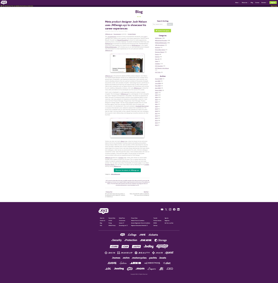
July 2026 (157, 81)
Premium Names (157, 220)
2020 (156, 106)
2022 (156, 102)
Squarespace (117, 34)
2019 (156, 109)
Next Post (146, 192)
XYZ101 (110, 220)
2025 (156, 95)
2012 (156, 125)
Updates (157, 63)
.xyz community (112, 36)
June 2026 (158, 83)
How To (157, 59)
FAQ (101, 225)
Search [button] (170, 24)
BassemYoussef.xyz (122, 40)
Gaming (157, 56)
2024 (156, 97)
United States (132, 34)
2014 (156, 120)
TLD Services (122, 220)
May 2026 (158, 86)
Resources (245, 2)
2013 (156, 123)
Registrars (167, 220)
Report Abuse (274, 6)
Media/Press (122, 218)
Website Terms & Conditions (137, 220)
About (237, 2)
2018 (156, 111)
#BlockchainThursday (161, 40)
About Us (102, 218)
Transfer (155, 218)
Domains (263, 2)
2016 (156, 116)
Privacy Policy (134, 218)
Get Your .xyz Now (169, 223)
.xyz (145, 36)
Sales (156, 61)
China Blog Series (160, 50)
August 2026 (158, 79)
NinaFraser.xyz (136, 45)
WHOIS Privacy (112, 225)
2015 (156, 118)
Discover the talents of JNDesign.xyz (127, 170)
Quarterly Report (109, 164)
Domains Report (159, 52)
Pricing (110, 223)
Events (157, 54)
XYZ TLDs (157, 72)
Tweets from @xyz (163, 31)
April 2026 (158, 88)
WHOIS (155, 223)
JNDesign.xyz (108, 34)
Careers (121, 223)
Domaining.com (122, 225)
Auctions (157, 47)
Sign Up (166, 218)
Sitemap (155, 225)
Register (273, 2)
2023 (156, 99)
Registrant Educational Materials (138, 225)
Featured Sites (112, 218)
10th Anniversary (159, 45)
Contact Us (102, 220)
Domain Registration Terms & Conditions (140, 223)
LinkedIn (146, 164)
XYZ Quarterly (159, 66)
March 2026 (158, 90)
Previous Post (109, 192)
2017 (156, 113)
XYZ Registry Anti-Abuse (162, 68)
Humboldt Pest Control (142, 106)
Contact (257, 2)
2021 (156, 104)
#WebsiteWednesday (111, 47)
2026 (156, 92)
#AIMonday (158, 38)
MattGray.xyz (108, 43)
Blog (252, 2)
